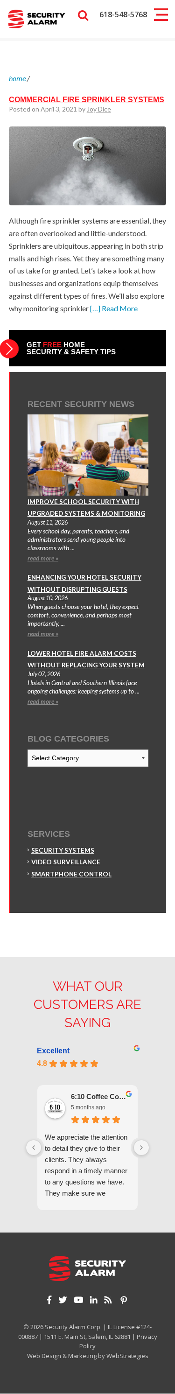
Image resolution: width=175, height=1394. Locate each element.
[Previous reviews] (34, 1148)
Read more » (43, 558)
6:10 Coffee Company (100, 1096)
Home (17, 78)
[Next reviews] (141, 1148)
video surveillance (65, 862)
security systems (62, 850)
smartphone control (71, 874)
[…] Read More (114, 308)
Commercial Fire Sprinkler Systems (86, 100)
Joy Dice (99, 109)
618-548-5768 (123, 14)
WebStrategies (127, 1356)
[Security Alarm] (36, 18)
